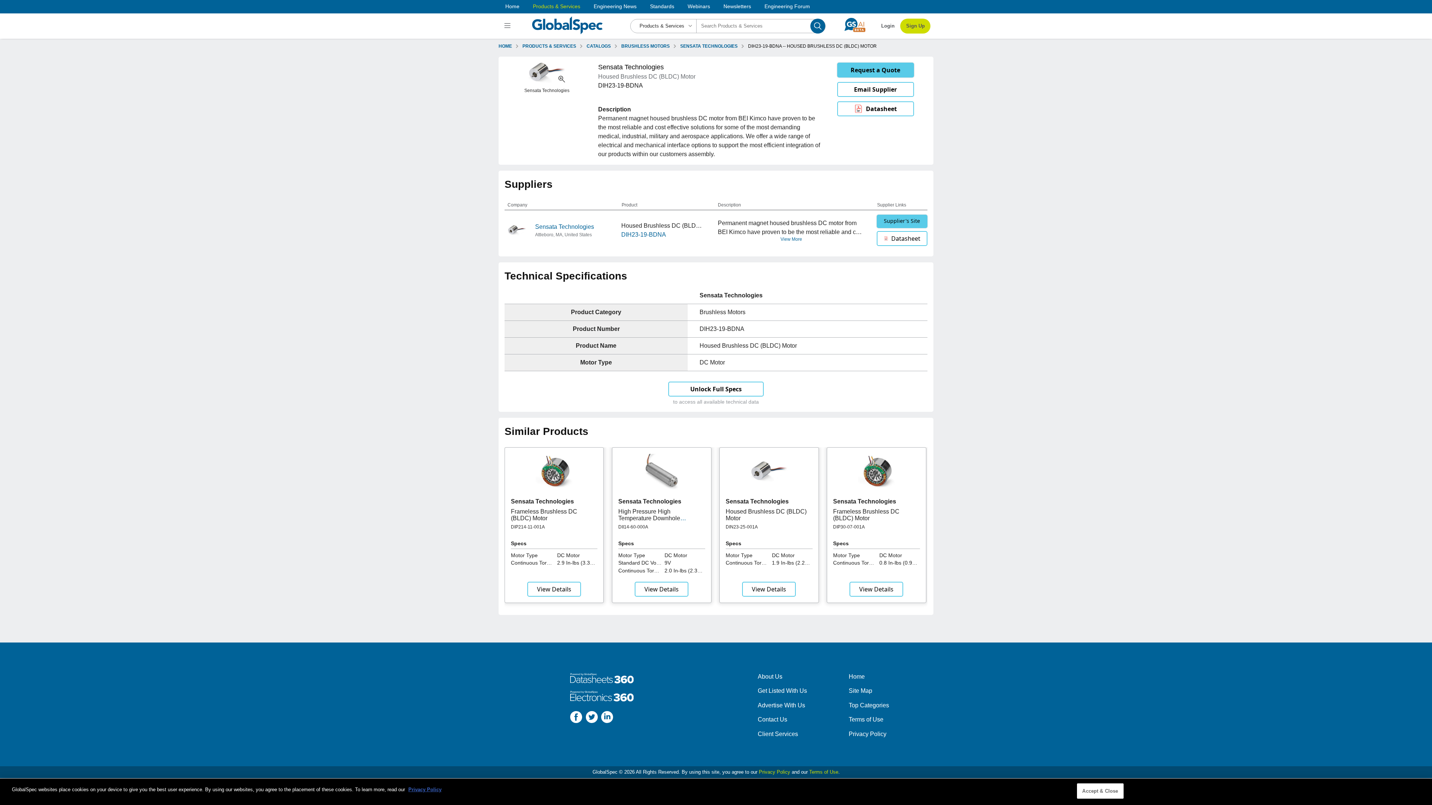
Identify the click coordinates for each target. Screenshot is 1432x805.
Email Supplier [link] (875, 89)
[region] (716, 792)
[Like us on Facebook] (576, 718)
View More (791, 239)
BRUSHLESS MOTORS (645, 46)
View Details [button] (554, 589)
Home (512, 6)
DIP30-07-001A (849, 527)
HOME (505, 46)
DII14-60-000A (633, 527)
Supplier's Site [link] (902, 220)
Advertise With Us (781, 705)
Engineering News (615, 6)
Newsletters (737, 6)
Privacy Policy (867, 734)
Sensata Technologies (564, 227)
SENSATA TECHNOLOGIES (709, 46)
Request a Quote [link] (875, 70)
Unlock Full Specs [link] (716, 389)
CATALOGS (599, 46)
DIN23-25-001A (742, 527)
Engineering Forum (787, 6)
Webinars (699, 6)
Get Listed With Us (782, 691)
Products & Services (556, 6)
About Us (770, 676)
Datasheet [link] (881, 109)
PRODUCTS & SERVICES (549, 46)
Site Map (860, 691)
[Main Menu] (508, 26)
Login (888, 26)
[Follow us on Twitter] (592, 718)
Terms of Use (866, 719)
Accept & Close (1100, 791)
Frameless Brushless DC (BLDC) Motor (544, 514)
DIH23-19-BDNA (643, 234)
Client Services (778, 734)
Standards (662, 6)
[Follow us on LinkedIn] (607, 718)
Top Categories (869, 705)
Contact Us (772, 719)
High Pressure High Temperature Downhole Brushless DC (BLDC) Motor (655, 518)
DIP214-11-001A (528, 527)
